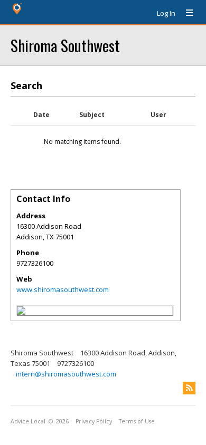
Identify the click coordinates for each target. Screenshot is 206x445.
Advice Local (28, 421)
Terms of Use (137, 421)
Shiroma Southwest (65, 45)
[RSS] (189, 388)
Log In (166, 13)
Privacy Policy (94, 421)
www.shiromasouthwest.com (62, 289)
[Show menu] (185, 13)
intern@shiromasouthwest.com (66, 374)
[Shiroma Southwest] (21, 312)
